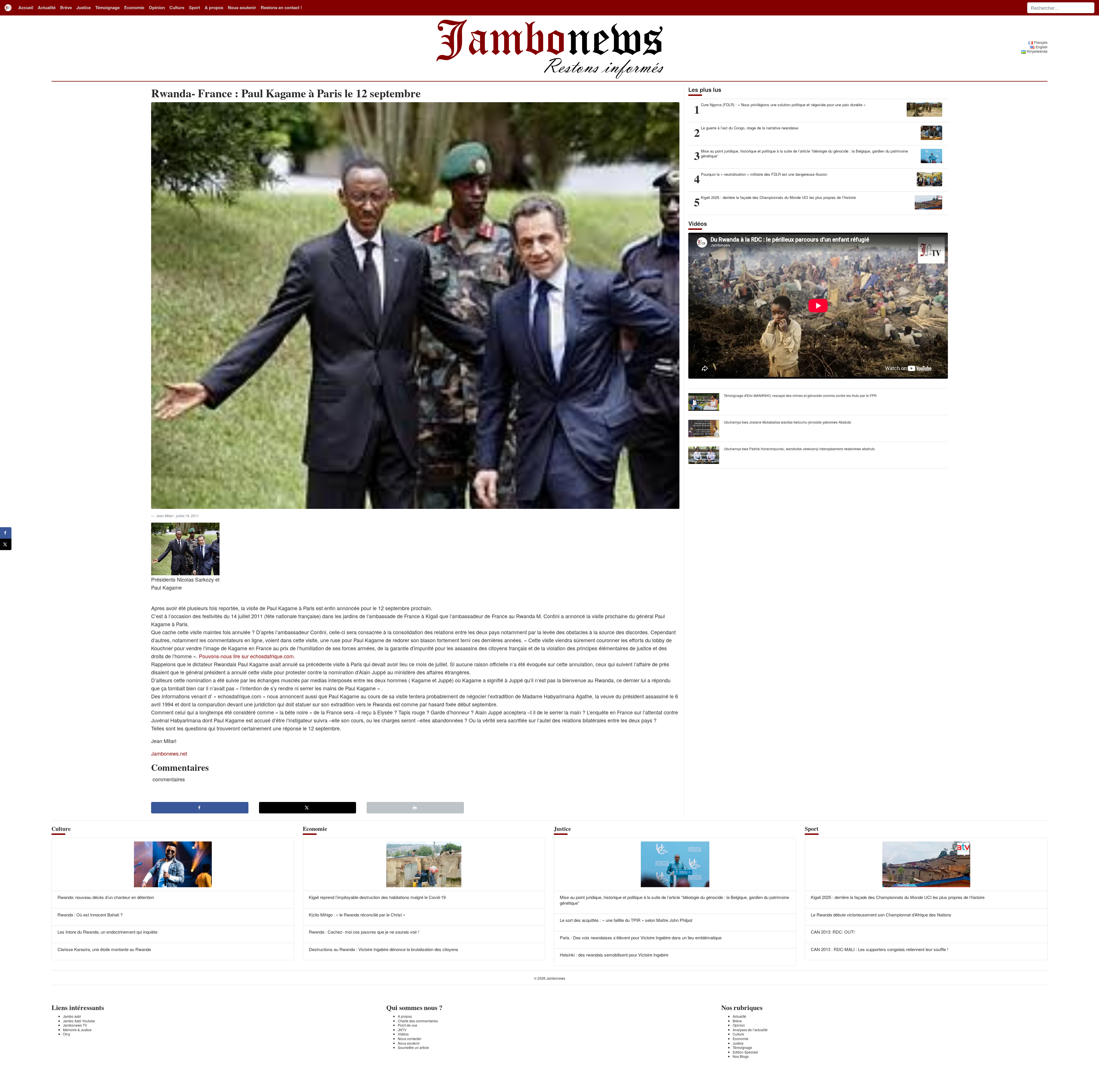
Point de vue (407, 1025)
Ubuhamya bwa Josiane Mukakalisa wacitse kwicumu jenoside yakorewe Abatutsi (787, 422)
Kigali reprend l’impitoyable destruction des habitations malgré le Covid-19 (377, 897)
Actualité (47, 7)
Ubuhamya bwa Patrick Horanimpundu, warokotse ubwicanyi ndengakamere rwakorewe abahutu (799, 448)
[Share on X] (307, 807)
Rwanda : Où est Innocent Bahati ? (90, 915)
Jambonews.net (169, 753)
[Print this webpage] (415, 807)
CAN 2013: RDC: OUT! (833, 932)
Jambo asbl (72, 1016)
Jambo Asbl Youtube (79, 1020)
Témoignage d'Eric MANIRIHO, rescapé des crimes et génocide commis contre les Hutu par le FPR (800, 395)
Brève (66, 7)
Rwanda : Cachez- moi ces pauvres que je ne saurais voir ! (364, 932)
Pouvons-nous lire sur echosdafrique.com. (247, 656)
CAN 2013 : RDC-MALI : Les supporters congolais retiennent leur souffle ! (879, 949)
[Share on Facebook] (199, 807)
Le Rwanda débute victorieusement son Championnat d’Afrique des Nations (881, 915)
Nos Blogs (741, 1056)
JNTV (402, 1029)
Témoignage (107, 7)
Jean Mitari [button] (165, 515)
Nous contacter (409, 1038)
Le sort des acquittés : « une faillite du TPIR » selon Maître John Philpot (626, 920)
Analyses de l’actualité (750, 1029)
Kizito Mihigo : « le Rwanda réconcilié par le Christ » (357, 915)
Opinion (157, 7)
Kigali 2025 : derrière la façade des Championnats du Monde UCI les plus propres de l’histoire (898, 897)
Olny (66, 1033)
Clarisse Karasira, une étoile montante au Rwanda (104, 949)
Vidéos (403, 1033)
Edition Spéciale (745, 1052)
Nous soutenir (242, 7)
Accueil (25, 7)
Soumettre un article (413, 1047)
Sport (194, 7)
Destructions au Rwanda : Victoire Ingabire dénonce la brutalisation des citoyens (383, 949)
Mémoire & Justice (77, 1029)
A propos (214, 7)
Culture (176, 7)
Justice (83, 7)
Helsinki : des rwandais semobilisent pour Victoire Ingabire (614, 955)
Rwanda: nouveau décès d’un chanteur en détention (106, 897)
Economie (134, 7)
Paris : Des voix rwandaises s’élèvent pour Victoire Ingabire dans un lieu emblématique (641, 937)
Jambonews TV (75, 1025)
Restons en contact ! (281, 7)
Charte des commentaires (418, 1020)
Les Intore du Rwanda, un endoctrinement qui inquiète (107, 932)
